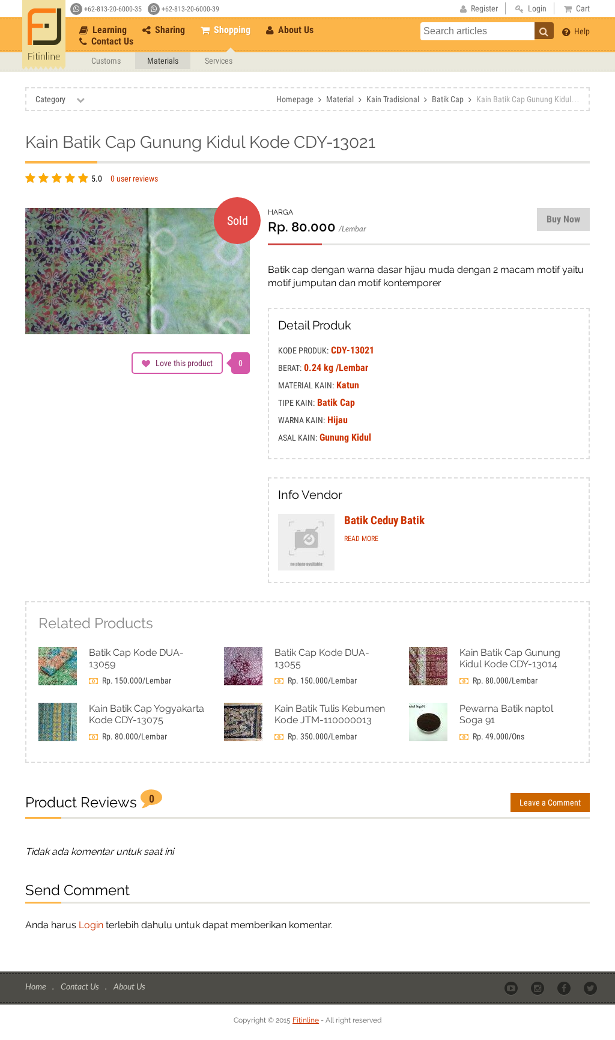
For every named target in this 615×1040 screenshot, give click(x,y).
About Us (295, 29)
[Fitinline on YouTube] (512, 987)
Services (218, 61)
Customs (106, 61)
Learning (108, 29)
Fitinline (305, 1020)
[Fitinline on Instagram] (538, 987)
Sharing (169, 29)
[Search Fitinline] (544, 30)
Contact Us (111, 41)
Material (340, 99)
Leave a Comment (550, 802)
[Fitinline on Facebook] (564, 987)
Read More (361, 538)
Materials (162, 61)
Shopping (230, 29)
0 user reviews (134, 178)
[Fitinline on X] (591, 987)
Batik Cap (448, 99)
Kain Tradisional (392, 99)
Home (36, 986)
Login (91, 925)
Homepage (295, 99)
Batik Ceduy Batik (384, 520)
